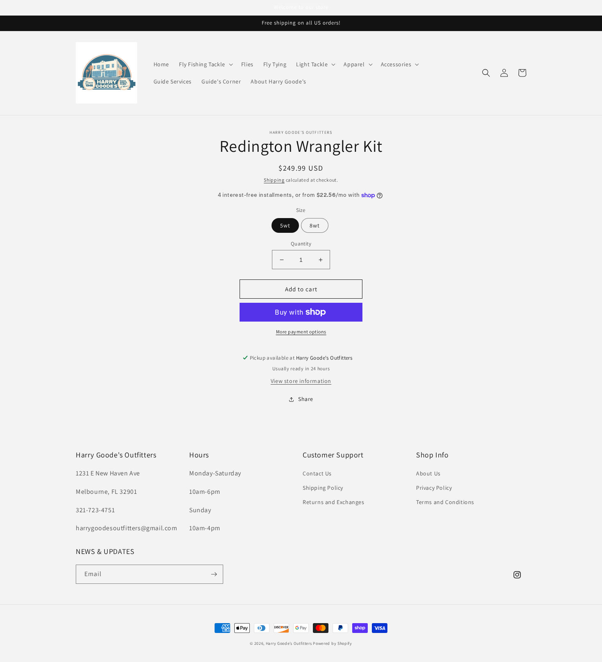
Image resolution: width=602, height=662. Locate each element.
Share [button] (305, 399)
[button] (205, 64)
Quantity (301, 243)
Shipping (274, 180)
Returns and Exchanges (333, 502)
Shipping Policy (323, 487)
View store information (301, 381)
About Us (428, 473)
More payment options (301, 332)
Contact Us (317, 473)
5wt (285, 225)
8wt (315, 225)
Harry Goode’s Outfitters (289, 643)
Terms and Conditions (445, 502)
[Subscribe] (214, 574)
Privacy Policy (434, 487)
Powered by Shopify (332, 643)
